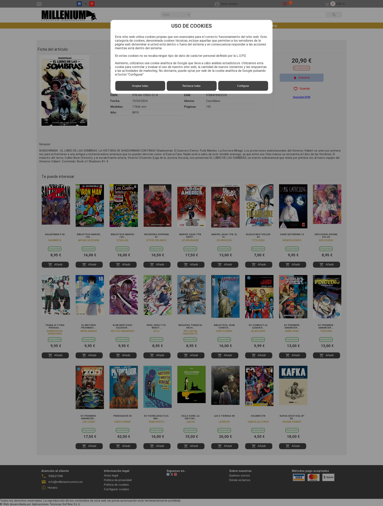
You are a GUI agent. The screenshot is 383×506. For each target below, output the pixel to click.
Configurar (243, 85)
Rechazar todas (192, 85)
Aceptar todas (140, 85)
